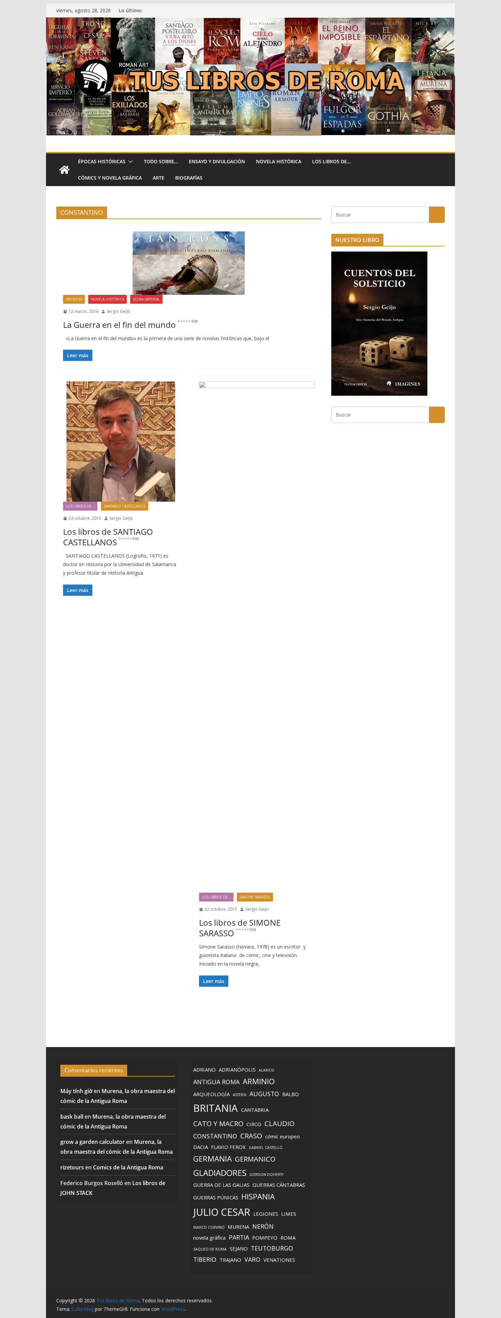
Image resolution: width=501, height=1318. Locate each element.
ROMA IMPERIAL (146, 299)
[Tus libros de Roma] (250, 22)
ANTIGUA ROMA (216, 1082)
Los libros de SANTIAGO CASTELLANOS (108, 537)
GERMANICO (255, 1159)
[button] (129, 161)
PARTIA (239, 1237)
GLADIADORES (219, 1172)
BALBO (290, 1094)
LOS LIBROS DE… (331, 161)
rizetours (72, 1167)
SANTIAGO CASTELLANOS (125, 506)
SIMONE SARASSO (255, 897)
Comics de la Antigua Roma (128, 1167)
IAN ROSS (74, 299)
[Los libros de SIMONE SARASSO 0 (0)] (257, 637)
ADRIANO (204, 1069)
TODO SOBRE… (161, 161)
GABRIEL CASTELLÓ (266, 1147)
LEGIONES (265, 1213)
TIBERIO (204, 1259)
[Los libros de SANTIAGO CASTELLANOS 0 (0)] (121, 441)
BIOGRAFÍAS (188, 178)
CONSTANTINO (215, 1136)
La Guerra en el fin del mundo (130, 324)
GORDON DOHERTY (266, 1174)
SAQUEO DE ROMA (210, 1249)
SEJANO (239, 1248)
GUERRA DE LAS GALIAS (221, 1184)
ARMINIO (259, 1081)
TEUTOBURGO (272, 1248)
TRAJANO (230, 1259)
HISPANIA (258, 1196)
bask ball (71, 1116)
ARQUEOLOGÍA (211, 1094)
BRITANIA (215, 1108)
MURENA (238, 1226)
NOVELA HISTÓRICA (278, 161)
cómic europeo (282, 1136)
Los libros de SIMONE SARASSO (239, 928)
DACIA (200, 1146)
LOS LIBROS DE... (80, 506)
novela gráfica (209, 1237)
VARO (252, 1259)
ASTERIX (239, 1094)
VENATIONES (279, 1259)
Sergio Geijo (118, 311)
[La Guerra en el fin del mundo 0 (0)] (188, 263)
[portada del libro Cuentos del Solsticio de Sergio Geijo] (379, 256)
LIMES (288, 1213)
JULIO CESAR (221, 1212)
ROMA (287, 1237)
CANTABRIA (255, 1109)
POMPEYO (264, 1237)
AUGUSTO (264, 1094)
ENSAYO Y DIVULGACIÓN (217, 161)
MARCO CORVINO (209, 1227)
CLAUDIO (279, 1123)
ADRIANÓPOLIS (237, 1069)
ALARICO (266, 1070)
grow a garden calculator (92, 1142)
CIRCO (253, 1124)
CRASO (251, 1135)
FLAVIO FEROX (228, 1146)
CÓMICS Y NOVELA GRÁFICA (110, 178)
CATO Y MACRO (218, 1123)
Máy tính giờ (76, 1091)
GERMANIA (212, 1158)
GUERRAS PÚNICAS (215, 1197)
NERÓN (263, 1226)
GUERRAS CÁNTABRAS (279, 1184)
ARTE (158, 178)
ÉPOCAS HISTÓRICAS (101, 161)
